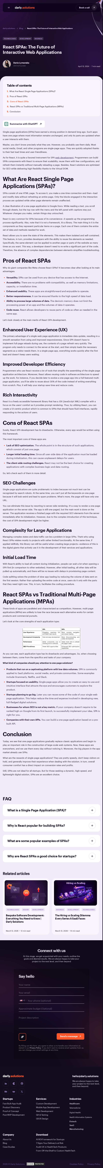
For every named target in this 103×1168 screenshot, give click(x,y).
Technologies (10, 38)
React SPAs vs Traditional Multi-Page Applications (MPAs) (37, 106)
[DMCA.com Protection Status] (35, 1167)
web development (64, 157)
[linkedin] (6, 1087)
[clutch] (14, 1087)
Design (26, 913)
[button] (50, 98)
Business (38, 38)
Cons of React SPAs (19, 101)
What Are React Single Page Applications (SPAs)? (32, 91)
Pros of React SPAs (19, 96)
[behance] (6, 1095)
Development (25, 38)
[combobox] (22, 1004)
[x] (22, 1095)
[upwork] (14, 1095)
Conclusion (15, 111)
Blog (21, 28)
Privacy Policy (34, 1051)
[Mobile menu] (9, 8)
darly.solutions (9, 28)
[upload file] (21, 1040)
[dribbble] (22, 1087)
